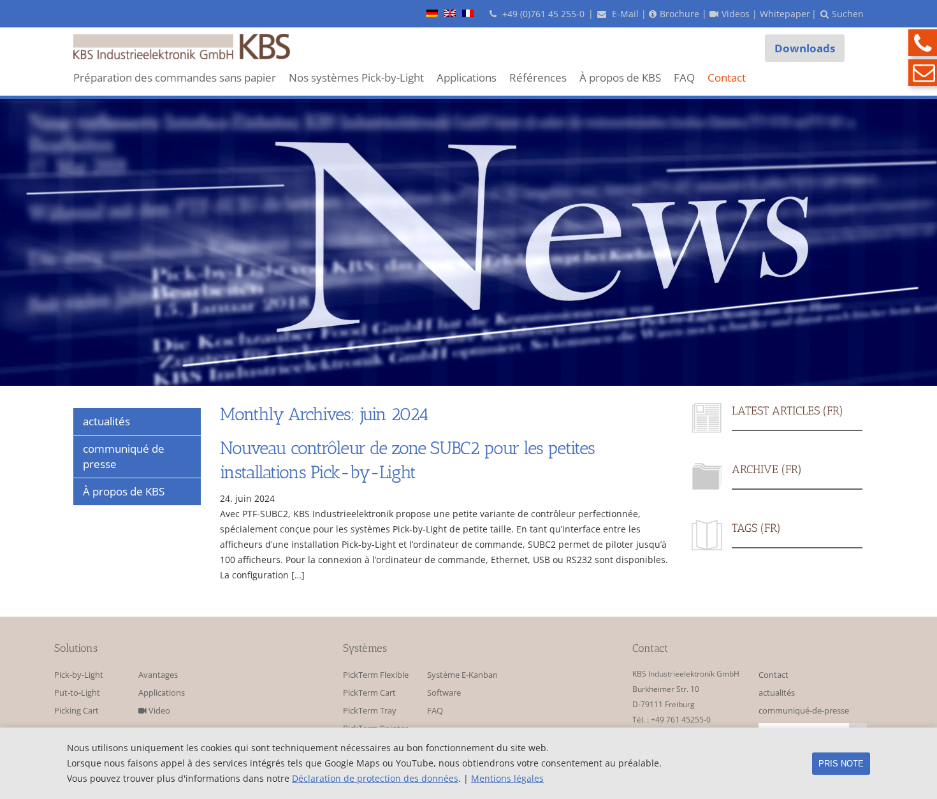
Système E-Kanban (462, 675)
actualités (777, 692)
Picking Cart (76, 710)
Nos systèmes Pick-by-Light (356, 77)
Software (444, 692)
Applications (467, 77)
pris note (841, 763)
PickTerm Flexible (376, 675)
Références (538, 77)
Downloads (804, 48)
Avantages (158, 675)
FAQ (684, 77)
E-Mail (624, 14)
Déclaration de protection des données (375, 778)
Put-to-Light (77, 692)
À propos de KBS (620, 77)
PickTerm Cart (369, 692)
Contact (727, 77)
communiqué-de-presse (804, 710)
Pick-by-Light (78, 675)
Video (158, 710)
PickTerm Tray (369, 710)
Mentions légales (507, 778)
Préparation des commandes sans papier (174, 77)
